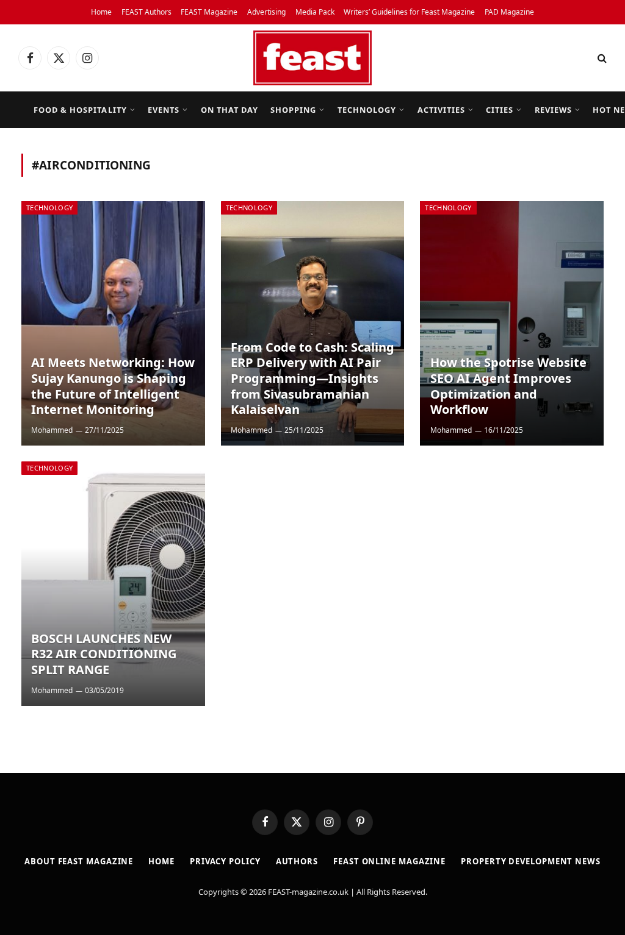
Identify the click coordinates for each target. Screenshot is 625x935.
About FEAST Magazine (78, 861)
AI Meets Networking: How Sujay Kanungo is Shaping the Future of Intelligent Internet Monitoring (113, 386)
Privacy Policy (225, 861)
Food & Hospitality (80, 109)
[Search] (601, 58)
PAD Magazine (509, 12)
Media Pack (314, 12)
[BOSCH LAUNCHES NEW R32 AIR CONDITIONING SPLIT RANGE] (113, 583)
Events (163, 109)
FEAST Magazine (209, 12)
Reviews (553, 109)
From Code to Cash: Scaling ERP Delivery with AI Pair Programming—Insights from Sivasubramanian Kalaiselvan (312, 379)
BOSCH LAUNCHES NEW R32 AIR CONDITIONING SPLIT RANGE (103, 654)
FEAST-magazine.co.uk (308, 891)
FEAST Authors (146, 12)
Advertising (266, 12)
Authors (297, 861)
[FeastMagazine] (312, 57)
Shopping (293, 109)
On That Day (229, 109)
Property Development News (531, 861)
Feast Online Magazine (389, 861)
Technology (367, 109)
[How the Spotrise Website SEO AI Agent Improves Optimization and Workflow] (512, 323)
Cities (499, 109)
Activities (441, 109)
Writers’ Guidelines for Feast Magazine (409, 12)
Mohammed (52, 430)
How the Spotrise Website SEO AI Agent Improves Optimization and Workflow (508, 386)
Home (101, 12)
